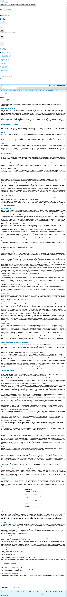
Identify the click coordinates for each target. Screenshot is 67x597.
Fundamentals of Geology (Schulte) (34, 90)
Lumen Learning (7, 100)
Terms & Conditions (34, 594)
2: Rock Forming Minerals (49, 90)
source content (51, 579)
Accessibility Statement (42, 594)
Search (3, 88)
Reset (2, 30)
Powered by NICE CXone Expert (17, 591)
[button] (4, 70)
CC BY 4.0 (21, 579)
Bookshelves (13, 90)
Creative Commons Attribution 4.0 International (13, 577)
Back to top (3, 583)
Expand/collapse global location (65, 90)
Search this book (3, 19)
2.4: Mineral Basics (9, 579)
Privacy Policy (27, 594)
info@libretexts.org (5, 595)
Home (6, 90)
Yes (14, 587)
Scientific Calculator (6, 60)
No (18, 587)
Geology (22, 90)
